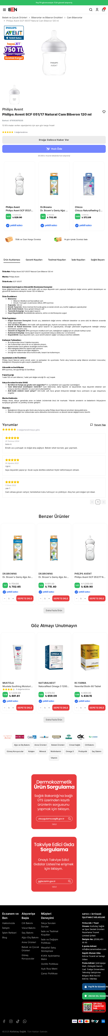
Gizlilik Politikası (49, 963)
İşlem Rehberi (9, 932)
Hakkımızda (8, 923)
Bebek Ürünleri (57, 745)
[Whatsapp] (24, 1021)
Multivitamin (56, 751)
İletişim (6, 927)
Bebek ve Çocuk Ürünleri (14, 17)
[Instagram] (11, 1021)
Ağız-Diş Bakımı (30, 937)
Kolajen (31, 751)
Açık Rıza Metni (49, 968)
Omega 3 (70, 751)
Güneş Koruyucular (15, 751)
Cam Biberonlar (74, 17)
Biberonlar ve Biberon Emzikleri (47, 17)
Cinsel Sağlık (74, 745)
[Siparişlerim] (97, 9)
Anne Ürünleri (40, 745)
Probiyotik (82, 751)
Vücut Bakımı (28, 927)
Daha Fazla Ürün (54, 610)
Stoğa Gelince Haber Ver (54, 139)
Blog (4, 937)
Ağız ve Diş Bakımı (22, 745)
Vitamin (54, 758)
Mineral (42, 751)
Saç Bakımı (96, 751)
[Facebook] (4, 1021)
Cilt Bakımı (89, 745)
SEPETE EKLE (25, 598)
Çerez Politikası (49, 973)
